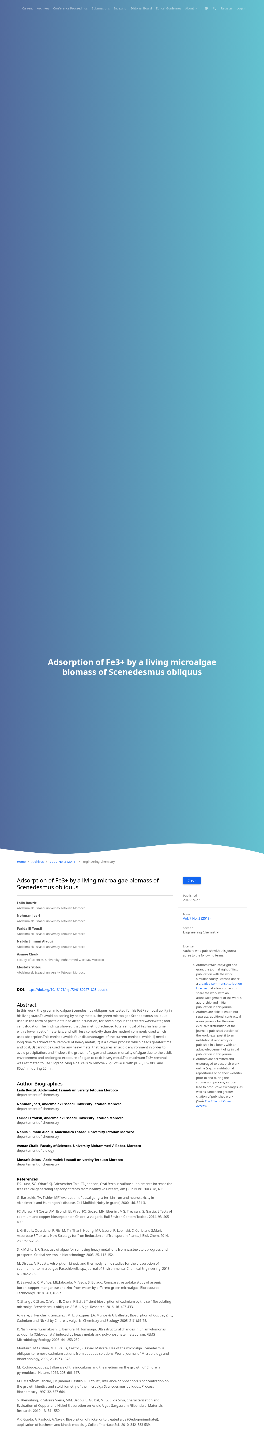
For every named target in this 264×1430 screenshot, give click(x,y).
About (190, 8)
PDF (193, 880)
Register (226, 8)
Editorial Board (141, 8)
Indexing (120, 8)
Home (21, 861)
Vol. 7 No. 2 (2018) (63, 861)
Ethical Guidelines (168, 8)
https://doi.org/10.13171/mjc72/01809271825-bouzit (66, 989)
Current (27, 8)
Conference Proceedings (70, 8)
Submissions (101, 8)
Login (241, 8)
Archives (43, 8)
